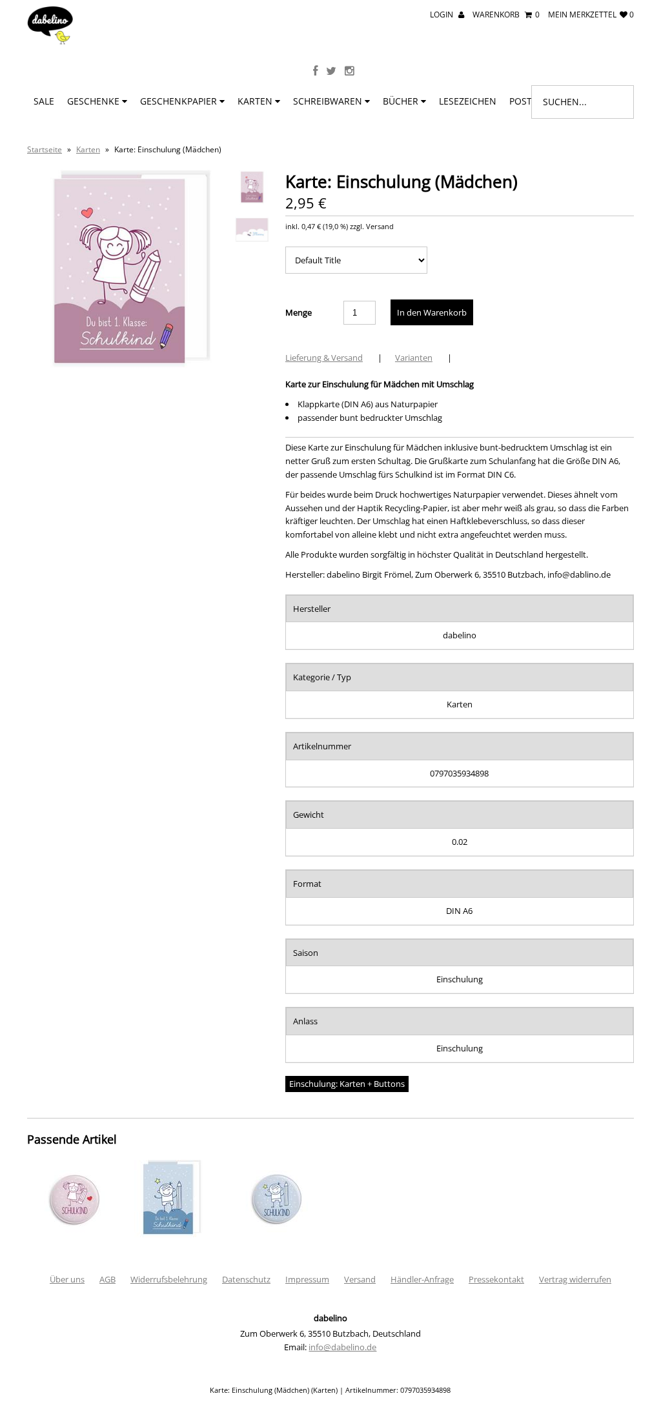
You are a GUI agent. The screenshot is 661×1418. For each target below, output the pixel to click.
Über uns (67, 1279)
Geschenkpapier (179, 101)
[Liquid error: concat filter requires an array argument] (72, 1234)
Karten (256, 101)
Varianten (413, 357)
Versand (360, 1279)
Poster (527, 101)
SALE (44, 101)
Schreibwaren (329, 101)
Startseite (44, 149)
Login (442, 14)
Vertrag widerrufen (575, 1279)
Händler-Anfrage (422, 1279)
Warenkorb (506, 14)
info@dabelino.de (342, 1347)
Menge (298, 312)
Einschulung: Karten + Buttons (347, 1083)
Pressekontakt (496, 1279)
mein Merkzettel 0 (591, 14)
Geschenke (94, 101)
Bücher (402, 101)
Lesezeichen (467, 101)
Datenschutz (246, 1279)
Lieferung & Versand (324, 357)
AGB (107, 1279)
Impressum (307, 1279)
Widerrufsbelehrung (168, 1279)
